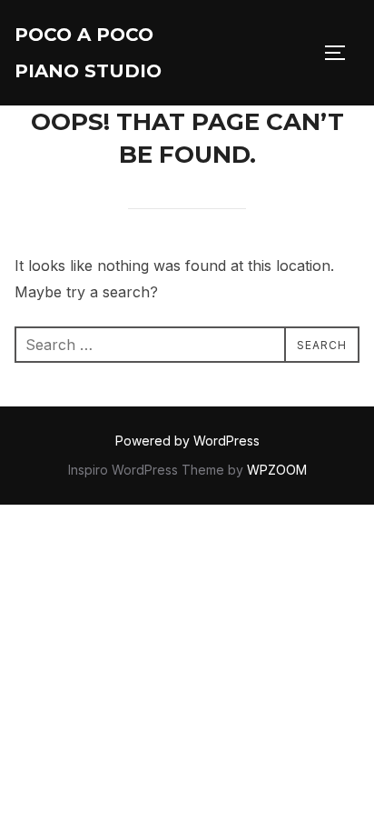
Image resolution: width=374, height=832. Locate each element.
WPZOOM (277, 469)
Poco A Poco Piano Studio (88, 53)
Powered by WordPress (187, 440)
